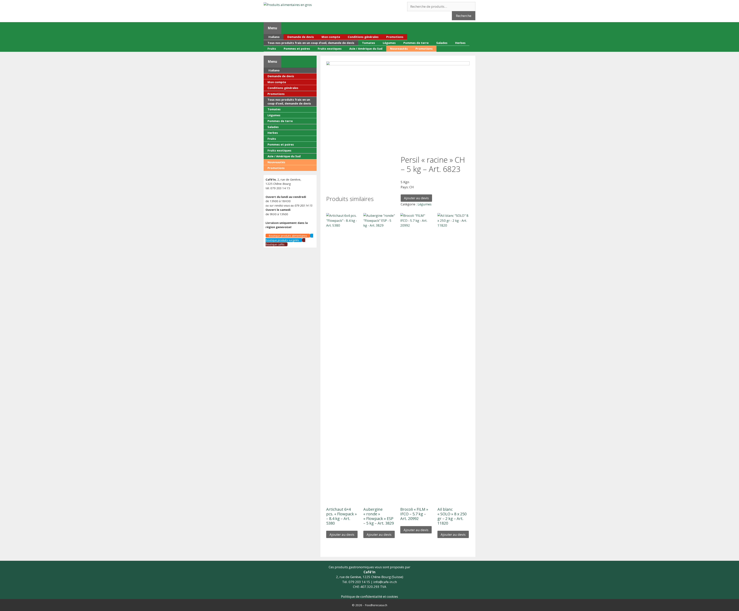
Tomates (368, 43)
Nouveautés (399, 48)
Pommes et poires (297, 48)
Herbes (460, 43)
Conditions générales (363, 37)
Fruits (272, 48)
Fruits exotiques (330, 48)
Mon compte (331, 37)
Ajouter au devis (416, 198)
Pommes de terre (416, 43)
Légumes (389, 43)
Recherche (463, 15)
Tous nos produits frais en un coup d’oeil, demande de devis (311, 43)
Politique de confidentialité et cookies (369, 596)
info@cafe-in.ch (385, 582)
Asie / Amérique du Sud (365, 48)
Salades (441, 43)
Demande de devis (300, 37)
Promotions (394, 37)
